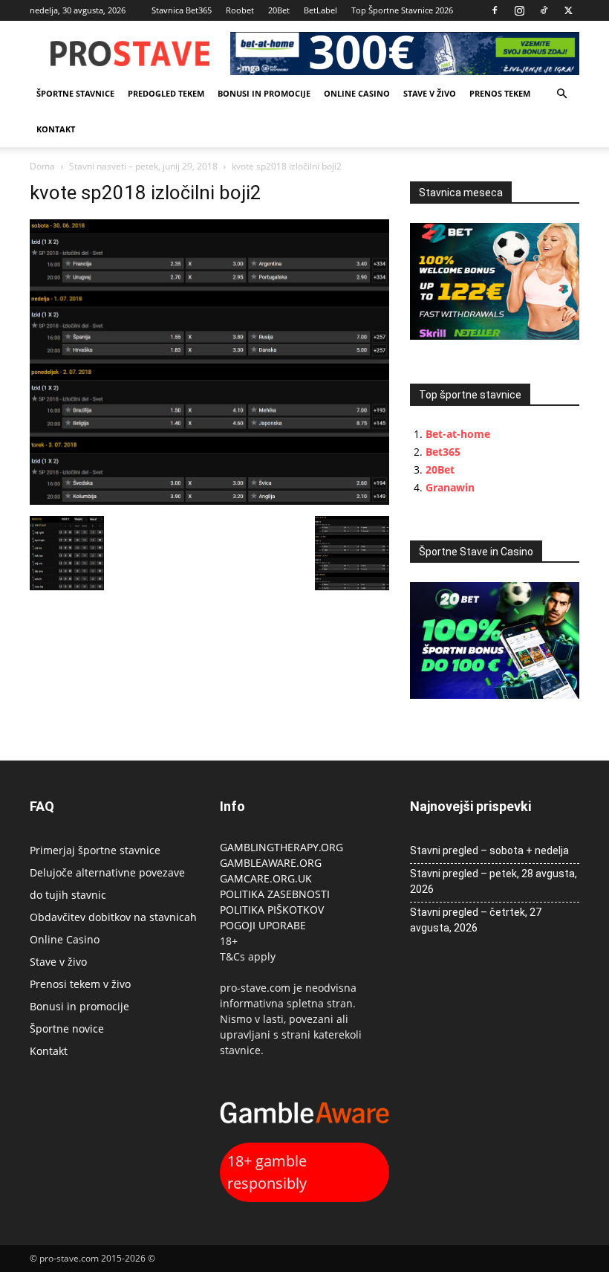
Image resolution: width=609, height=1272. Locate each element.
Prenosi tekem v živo (80, 984)
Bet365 (443, 452)
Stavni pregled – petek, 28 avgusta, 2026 (493, 881)
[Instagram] (519, 10)
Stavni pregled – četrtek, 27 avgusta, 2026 (475, 920)
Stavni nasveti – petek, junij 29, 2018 (143, 166)
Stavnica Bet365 (182, 10)
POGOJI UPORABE (263, 925)
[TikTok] (544, 10)
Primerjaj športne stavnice (95, 850)
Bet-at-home (458, 434)
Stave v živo (429, 93)
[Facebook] (494, 10)
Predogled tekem (166, 93)
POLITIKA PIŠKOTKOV (272, 910)
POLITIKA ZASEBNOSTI (275, 894)
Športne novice (67, 1028)
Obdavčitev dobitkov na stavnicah (113, 917)
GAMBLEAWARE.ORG (272, 863)
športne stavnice (75, 93)
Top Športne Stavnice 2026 (402, 10)
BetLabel (320, 10)
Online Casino (357, 93)
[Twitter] (568, 10)
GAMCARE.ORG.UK (266, 878)
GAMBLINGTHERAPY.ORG (281, 847)
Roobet (240, 10)
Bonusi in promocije (264, 93)
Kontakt (55, 129)
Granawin (450, 487)
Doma (42, 166)
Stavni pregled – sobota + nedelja (489, 850)
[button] (561, 94)
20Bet (279, 10)
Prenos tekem (499, 93)
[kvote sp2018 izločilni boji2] (209, 500)
